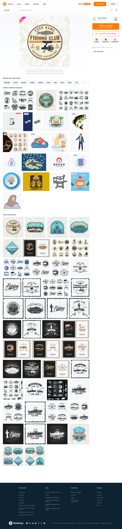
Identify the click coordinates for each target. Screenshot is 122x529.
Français (99, 503)
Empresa (21, 500)
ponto (15, 82)
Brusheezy (22, 492)
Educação (22, 503)
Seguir (116, 20)
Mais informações (98, 51)
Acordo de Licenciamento (53, 492)
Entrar (113, 4)
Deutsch (99, 500)
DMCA (47, 495)
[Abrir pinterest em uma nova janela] (35, 523)
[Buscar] (111, 10)
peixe (69, 82)
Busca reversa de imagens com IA (27, 508)
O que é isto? (109, 47)
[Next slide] (86, 82)
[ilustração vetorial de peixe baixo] (80, 121)
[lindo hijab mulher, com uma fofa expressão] (12, 201)
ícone (48, 82)
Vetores (10, 4)
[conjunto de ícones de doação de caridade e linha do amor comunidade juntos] (15, 142)
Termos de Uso (82, 523)
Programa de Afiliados (52, 497)
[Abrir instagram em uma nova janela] (30, 523)
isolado (40, 82)
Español (99, 495)
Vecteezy (21, 495)
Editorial (36, 4)
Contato (73, 495)
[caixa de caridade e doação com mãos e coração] (80, 181)
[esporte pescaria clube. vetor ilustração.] (13, 390)
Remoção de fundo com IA (27, 512)
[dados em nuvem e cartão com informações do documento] (39, 142)
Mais (44, 4)
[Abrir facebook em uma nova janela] (27, 523)
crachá (32, 82)
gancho (23, 82)
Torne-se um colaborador (74, 501)
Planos (80, 4)
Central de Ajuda (76, 492)
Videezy (21, 497)
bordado (7, 82)
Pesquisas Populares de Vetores (52, 501)
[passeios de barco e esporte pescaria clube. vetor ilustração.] (80, 369)
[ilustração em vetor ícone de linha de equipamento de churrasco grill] (60, 181)
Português (100, 497)
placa (77, 82)
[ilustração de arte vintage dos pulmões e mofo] (36, 181)
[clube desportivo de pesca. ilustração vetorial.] (60, 248)
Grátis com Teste (106, 26)
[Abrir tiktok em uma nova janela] (38, 523)
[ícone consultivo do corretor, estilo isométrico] (79, 142)
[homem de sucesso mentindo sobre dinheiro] (34, 162)
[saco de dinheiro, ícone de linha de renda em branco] (11, 162)
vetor (62, 82)
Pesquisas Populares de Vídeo (52, 509)
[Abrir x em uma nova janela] (41, 523)
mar (55, 82)
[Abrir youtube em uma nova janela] (44, 523)
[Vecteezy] (5, 4)
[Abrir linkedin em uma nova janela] (33, 523)
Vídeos (27, 4)
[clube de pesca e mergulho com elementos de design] (73, 100)
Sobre (72, 497)
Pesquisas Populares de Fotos (52, 505)
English (99, 492)
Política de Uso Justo (106, 523)
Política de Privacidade (93, 523)
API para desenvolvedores (26, 505)
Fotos (19, 4)
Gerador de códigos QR (26, 515)
